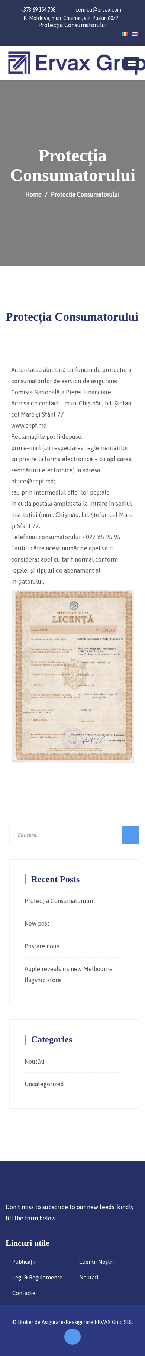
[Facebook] (19, 34)
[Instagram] (8, 34)
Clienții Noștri (96, 1262)
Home (33, 194)
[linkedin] (29, 34)
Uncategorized (44, 1084)
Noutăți (35, 1061)
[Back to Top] (72, 1337)
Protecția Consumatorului (72, 25)
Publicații (23, 1262)
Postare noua (42, 946)
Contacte (23, 1293)
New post (37, 923)
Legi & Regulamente (37, 1277)
